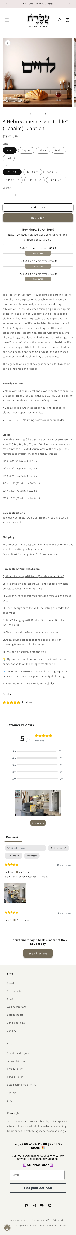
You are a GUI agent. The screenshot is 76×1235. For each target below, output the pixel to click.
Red (8, 158)
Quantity (7, 187)
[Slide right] (46, 114)
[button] (7, 20)
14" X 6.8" (32, 172)
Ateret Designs (24, 1220)
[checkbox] (32, 856)
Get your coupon (38, 1188)
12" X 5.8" (12, 172)
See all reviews (38, 953)
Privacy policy (19, 1225)
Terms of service (36, 1225)
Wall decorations (17, 1006)
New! (10, 998)
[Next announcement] (69, 4)
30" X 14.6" (34, 180)
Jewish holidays (16, 1022)
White (58, 150)
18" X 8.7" (53, 172)
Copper (26, 150)
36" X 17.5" (56, 180)
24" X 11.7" (12, 180)
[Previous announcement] (6, 4)
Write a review (38, 823)
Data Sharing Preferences (21, 1084)
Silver (43, 150)
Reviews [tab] (13, 837)
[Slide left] (30, 114)
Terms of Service (16, 1060)
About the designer (18, 1053)
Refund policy (59, 1220)
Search (11, 982)
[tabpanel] (38, 885)
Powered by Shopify (41, 1220)
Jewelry (11, 1030)
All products (14, 991)
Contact (11, 1092)
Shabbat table (15, 1014)
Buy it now (38, 217)
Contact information (56, 1225)
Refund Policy (15, 1076)
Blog (9, 1100)
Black (9, 150)
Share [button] (10, 694)
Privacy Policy (14, 1068)
